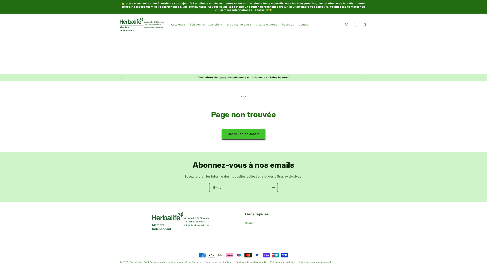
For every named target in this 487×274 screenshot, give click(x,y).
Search (250, 223)
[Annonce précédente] (121, 77)
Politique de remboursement (315, 262)
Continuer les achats (243, 134)
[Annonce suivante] (366, 77)
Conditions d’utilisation (218, 262)
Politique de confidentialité (251, 262)
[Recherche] (347, 24)
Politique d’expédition (282, 262)
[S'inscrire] (273, 187)
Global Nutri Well (139, 262)
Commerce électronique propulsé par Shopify (175, 262)
